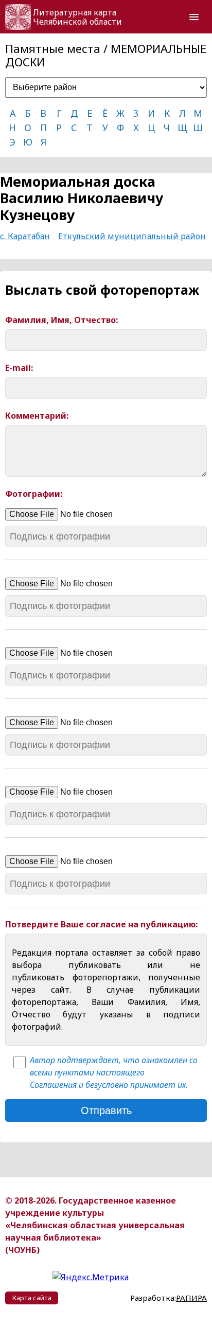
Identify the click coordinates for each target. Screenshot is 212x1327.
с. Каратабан (25, 236)
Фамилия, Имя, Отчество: (61, 320)
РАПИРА (191, 1298)
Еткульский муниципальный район (132, 236)
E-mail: (19, 368)
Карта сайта (31, 1297)
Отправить (106, 1110)
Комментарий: (36, 416)
